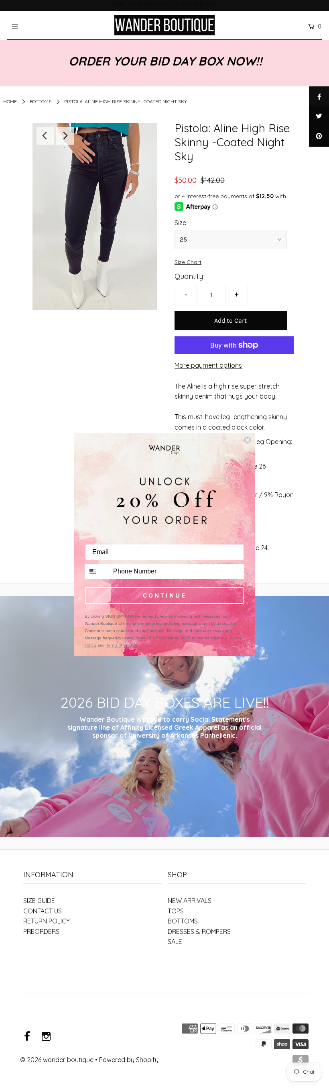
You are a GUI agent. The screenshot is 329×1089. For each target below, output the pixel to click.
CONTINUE (165, 595)
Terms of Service (121, 645)
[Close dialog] (248, 440)
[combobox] (97, 571)
